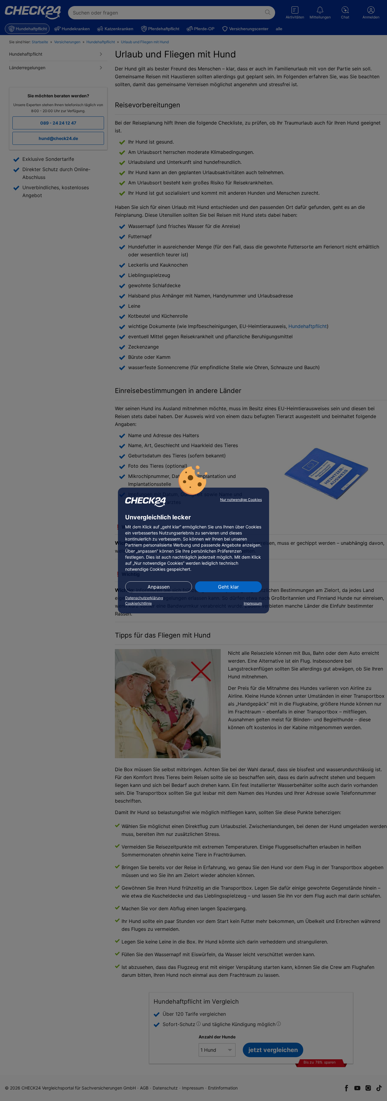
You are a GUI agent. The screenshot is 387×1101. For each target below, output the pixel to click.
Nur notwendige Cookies (241, 499)
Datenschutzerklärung (144, 598)
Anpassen (159, 587)
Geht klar (228, 587)
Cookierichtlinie (138, 603)
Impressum (253, 603)
